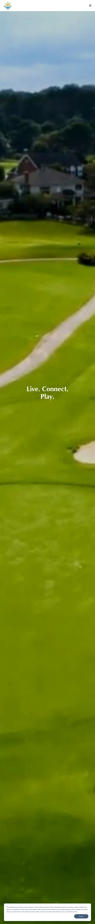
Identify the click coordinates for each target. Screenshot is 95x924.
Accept (81, 916)
